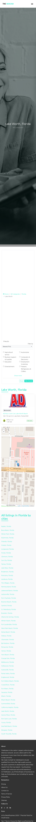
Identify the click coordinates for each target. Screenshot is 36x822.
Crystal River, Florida (8, 685)
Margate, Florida (6, 730)
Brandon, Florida (6, 613)
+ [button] (3, 429)
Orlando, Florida (6, 541)
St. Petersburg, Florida (8, 609)
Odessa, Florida (6, 636)
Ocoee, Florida (6, 553)
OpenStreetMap (25, 506)
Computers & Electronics (25, 358)
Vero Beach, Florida (7, 654)
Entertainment (9, 366)
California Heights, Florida (9, 707)
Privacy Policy (5, 797)
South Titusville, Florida (9, 734)
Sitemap (4, 800)
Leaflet (19, 506)
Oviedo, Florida (6, 545)
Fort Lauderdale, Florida (9, 624)
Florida (24, 294)
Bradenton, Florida (7, 571)
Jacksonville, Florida (7, 594)
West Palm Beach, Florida (9, 628)
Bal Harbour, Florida (7, 643)
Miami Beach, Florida (8, 700)
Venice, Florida (6, 651)
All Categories (15, 294)
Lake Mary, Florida (7, 568)
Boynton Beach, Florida (8, 602)
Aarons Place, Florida (8, 715)
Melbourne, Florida (7, 662)
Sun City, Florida (6, 560)
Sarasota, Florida (6, 692)
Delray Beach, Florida (8, 632)
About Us (4, 787)
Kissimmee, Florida (7, 538)
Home (6, 294)
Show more (18, 375)
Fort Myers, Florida (7, 688)
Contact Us (5, 790)
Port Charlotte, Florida (8, 598)
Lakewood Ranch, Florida (9, 590)
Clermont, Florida (7, 556)
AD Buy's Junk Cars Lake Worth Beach (15, 413)
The (8, 4)
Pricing (3, 784)
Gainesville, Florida (7, 670)
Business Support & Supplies (10, 358)
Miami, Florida (6, 696)
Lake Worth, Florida (7, 711)
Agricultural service (9, 353)
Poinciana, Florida (7, 575)
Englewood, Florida (7, 677)
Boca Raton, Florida (7, 530)
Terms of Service (6, 794)
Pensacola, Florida (7, 647)
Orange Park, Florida (8, 658)
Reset (21, 381)
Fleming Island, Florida (8, 586)
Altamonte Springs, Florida (10, 617)
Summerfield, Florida (8, 703)
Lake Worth (17, 416)
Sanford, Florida (6, 605)
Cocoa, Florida (6, 722)
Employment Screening (25, 363)
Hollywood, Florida (7, 666)
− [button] (3, 432)
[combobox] (17, 346)
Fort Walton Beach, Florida (10, 681)
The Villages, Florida (7, 583)
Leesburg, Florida (7, 579)
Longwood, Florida (7, 549)
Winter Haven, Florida (8, 620)
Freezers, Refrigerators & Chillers (26, 369)
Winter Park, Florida (7, 534)
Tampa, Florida (6, 564)
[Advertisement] (18, 270)
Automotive (25, 352)
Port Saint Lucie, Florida (9, 719)
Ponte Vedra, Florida (8, 673)
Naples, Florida (6, 526)
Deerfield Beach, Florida (9, 726)
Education (8, 362)
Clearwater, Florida (7, 639)
